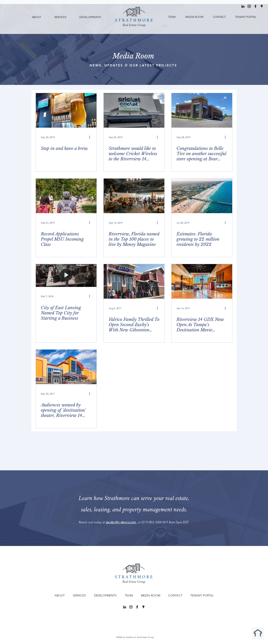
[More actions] (90, 137)
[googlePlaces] (262, 6)
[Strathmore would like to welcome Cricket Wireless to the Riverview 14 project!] (134, 110)
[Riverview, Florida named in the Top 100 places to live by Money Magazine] (134, 196)
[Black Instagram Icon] (249, 6)
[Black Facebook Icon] (255, 6)
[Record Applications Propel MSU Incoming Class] (66, 196)
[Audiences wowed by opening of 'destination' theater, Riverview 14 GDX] (66, 367)
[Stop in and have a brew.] (66, 110)
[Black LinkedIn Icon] (243, 6)
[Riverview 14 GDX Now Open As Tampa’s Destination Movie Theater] (201, 281)
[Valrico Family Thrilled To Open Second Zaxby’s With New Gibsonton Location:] (134, 281)
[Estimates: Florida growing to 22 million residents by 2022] (201, 196)
